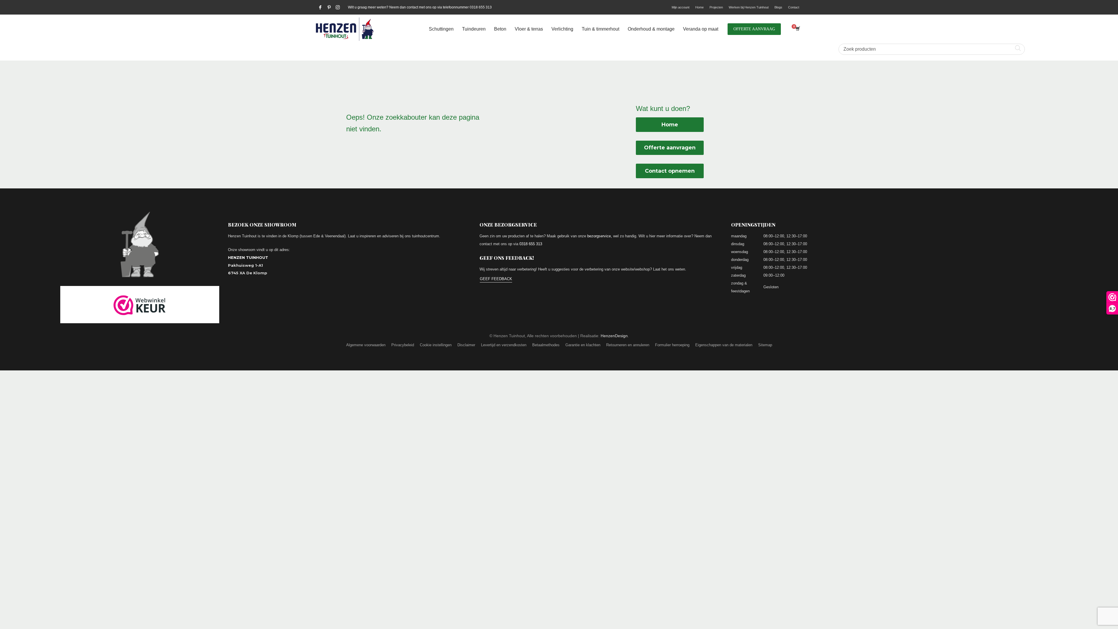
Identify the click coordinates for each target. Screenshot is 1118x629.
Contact (793, 7)
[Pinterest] (329, 7)
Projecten (716, 7)
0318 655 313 (530, 244)
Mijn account (680, 7)
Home (699, 7)
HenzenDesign (614, 335)
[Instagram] (337, 7)
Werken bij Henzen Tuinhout (749, 7)
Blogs (778, 7)
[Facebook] (320, 7)
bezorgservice (599, 236)
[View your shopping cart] (797, 29)
